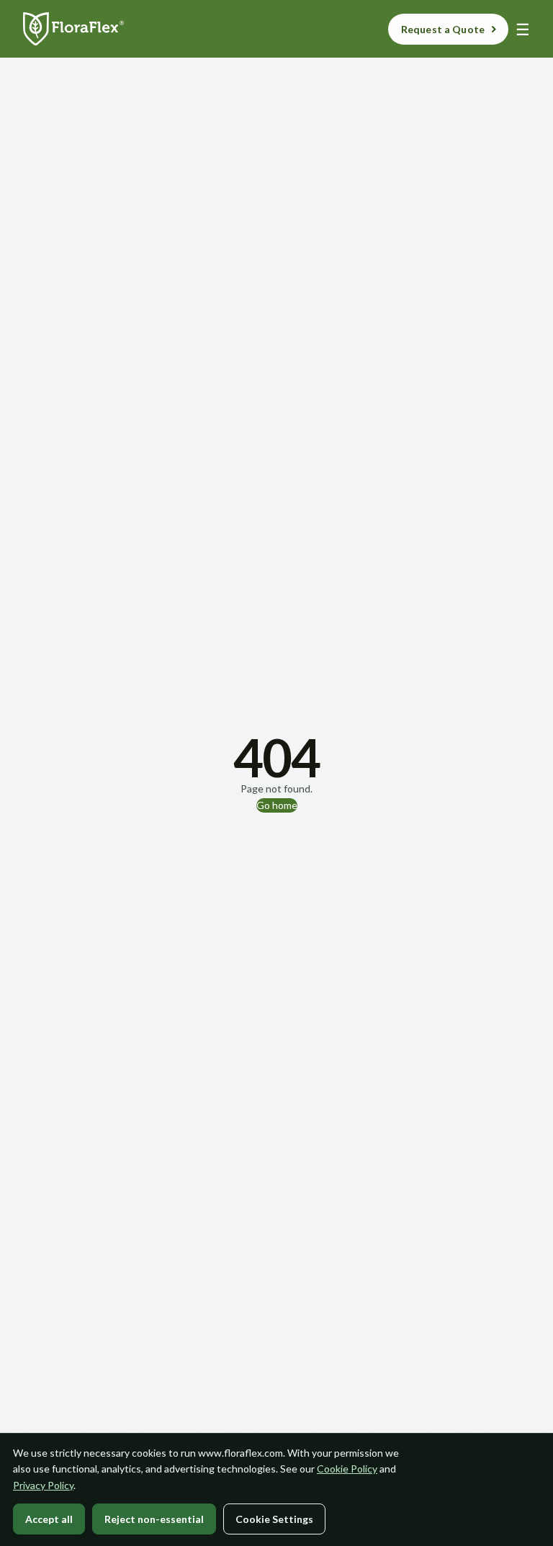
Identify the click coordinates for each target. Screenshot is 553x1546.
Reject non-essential (154, 1519)
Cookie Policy (347, 1468)
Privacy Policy (43, 1485)
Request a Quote (443, 29)
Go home (276, 805)
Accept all (49, 1519)
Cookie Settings (274, 1519)
